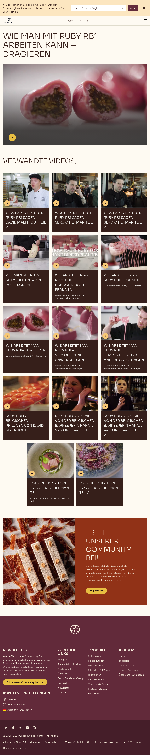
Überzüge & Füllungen (100, 670)
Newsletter (64, 687)
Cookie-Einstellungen (15, 748)
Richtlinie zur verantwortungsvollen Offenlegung (114, 742)
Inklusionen (94, 674)
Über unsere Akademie (131, 674)
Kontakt (62, 683)
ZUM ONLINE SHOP (79, 20)
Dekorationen (96, 679)
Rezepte (62, 659)
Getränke (93, 693)
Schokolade (95, 656)
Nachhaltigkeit (66, 668)
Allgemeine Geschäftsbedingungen (22, 742)
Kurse (122, 656)
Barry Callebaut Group (71, 678)
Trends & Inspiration (69, 664)
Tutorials (124, 660)
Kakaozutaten (96, 660)
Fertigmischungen (98, 688)
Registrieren (96, 590)
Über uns (63, 673)
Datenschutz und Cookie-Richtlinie (64, 742)
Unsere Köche (126, 665)
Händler (62, 692)
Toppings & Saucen (99, 684)
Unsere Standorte (129, 670)
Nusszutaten (95, 665)
